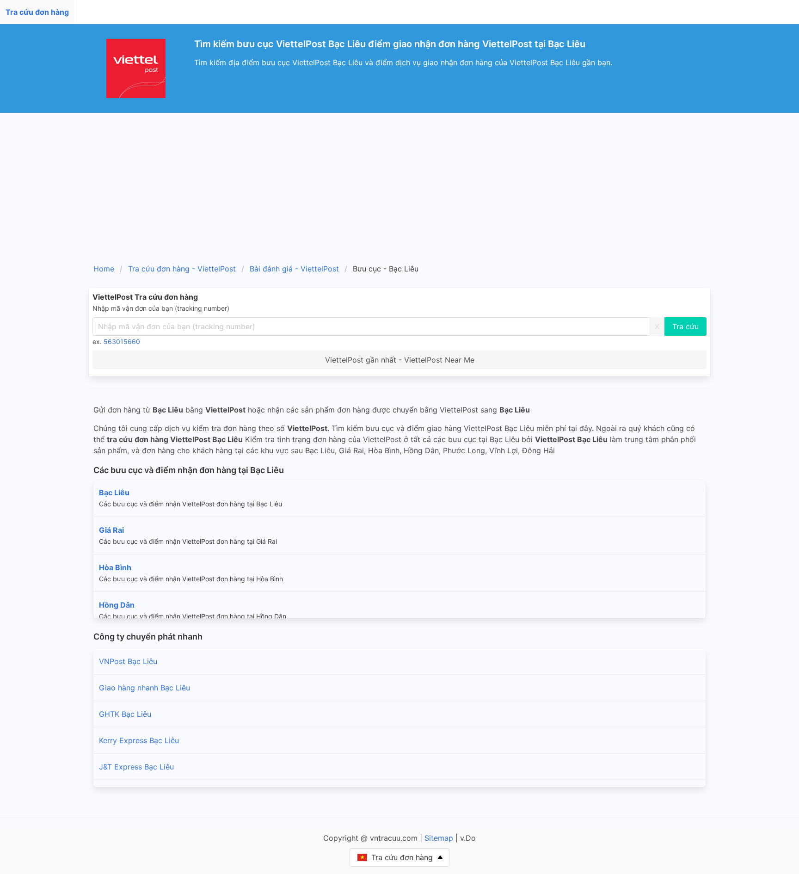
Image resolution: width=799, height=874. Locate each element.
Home (103, 268)
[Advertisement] (399, 182)
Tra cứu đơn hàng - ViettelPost (182, 268)
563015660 (122, 341)
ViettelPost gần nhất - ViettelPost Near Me (399, 359)
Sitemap (438, 838)
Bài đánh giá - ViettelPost (294, 268)
